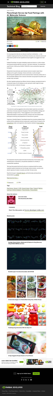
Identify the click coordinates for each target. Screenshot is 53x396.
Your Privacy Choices (13, 391)
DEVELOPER (24, 2)
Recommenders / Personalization (29, 190)
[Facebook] (21, 380)
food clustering (40, 123)
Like (38, 41)
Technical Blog (13, 6)
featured (36, 188)
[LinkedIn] (26, 380)
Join (42, 2)
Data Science (10, 10)
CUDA (19, 188)
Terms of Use (22, 391)
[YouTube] (31, 380)
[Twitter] (28, 380)
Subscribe (42, 6)
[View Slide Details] (26, 362)
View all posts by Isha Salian (25, 198)
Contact (43, 391)
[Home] (15, 2)
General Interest (25, 188)
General (16, 188)
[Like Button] (36, 41)
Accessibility (28, 391)
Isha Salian (10, 43)
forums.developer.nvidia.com (34, 210)
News (31, 188)
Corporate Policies (36, 391)
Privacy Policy (5, 391)
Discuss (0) (43, 41)
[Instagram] (23, 380)
